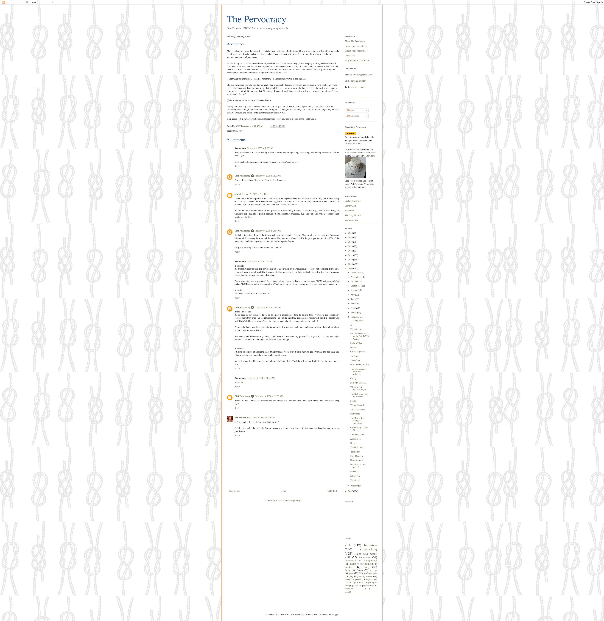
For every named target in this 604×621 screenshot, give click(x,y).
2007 (350, 491)
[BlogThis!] (274, 126)
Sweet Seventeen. (358, 409)
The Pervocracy (256, 18)
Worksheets (350, 56)
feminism (370, 545)
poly (241, 131)
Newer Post (234, 491)
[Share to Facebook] (280, 126)
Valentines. (355, 480)
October (355, 281)
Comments (354, 116)
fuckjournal (370, 560)
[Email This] (271, 126)
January (354, 486)
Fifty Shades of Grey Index (357, 60)
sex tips (373, 570)
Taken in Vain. (356, 329)
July (353, 295)
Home (283, 491)
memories (364, 557)
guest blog (369, 586)
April (353, 308)
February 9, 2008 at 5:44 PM (268, 307)
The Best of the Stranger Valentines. (357, 421)
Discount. (354, 471)
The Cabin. (355, 356)
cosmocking (368, 549)
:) (351, 325)
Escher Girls (350, 206)
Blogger (334, 614)
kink (348, 545)
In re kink (239, 382)
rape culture (371, 579)
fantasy (360, 570)
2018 (350, 237)
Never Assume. (357, 460)
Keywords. (355, 476)
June (353, 299)
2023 (350, 233)
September (356, 286)
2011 (350, 255)
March (354, 312)
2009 (350, 264)
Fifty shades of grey (368, 573)
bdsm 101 (357, 586)
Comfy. (353, 378)
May (353, 303)
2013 (350, 246)
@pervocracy (358, 87)
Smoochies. (355, 360)
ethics (234, 131)
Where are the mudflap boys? (358, 388)
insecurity (350, 560)
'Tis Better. (355, 452)
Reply (237, 166)
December (356, 272)
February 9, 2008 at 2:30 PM (260, 148)
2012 (350, 251)
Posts (351, 110)
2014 (350, 242)
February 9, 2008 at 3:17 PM (268, 231)
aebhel (238, 194)
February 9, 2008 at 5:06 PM (260, 261)
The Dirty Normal (353, 215)
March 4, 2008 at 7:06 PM (263, 418)
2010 (350, 260)
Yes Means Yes (351, 220)
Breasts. (353, 347)
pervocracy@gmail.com (362, 75)
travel (347, 579)
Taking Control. (357, 405)
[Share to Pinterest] (283, 126)
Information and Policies (356, 46)
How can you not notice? (358, 466)
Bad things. (355, 414)
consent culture (363, 589)
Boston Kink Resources (355, 51)
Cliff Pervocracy (242, 176)
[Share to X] (277, 126)
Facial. (353, 401)
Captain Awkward (353, 201)
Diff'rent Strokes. (358, 383)
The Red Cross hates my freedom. (359, 395)
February (355, 317)
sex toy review (365, 576)
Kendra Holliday (243, 418)
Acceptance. (355, 439)
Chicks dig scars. (357, 352)
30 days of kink (356, 582)
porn (351, 573)
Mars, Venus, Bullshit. (360, 364)
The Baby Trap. (357, 434)
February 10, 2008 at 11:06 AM (269, 396)
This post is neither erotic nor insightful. (358, 371)
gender (358, 579)
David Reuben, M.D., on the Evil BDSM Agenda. (359, 336)
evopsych (349, 589)
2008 (350, 268)
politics (349, 567)
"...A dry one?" (357, 321)
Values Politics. (357, 447)
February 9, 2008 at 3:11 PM (254, 194)
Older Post (332, 491)
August (354, 290)
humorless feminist (361, 563)
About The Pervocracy (355, 41)
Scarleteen (349, 211)
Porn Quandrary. (357, 456)
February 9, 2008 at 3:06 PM (268, 176)
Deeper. (353, 443)
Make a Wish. (356, 343)
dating (347, 570)
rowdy (366, 567)
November (356, 277)
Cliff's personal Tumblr (355, 81)
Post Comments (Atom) (289, 501)
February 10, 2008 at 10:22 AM (261, 378)
